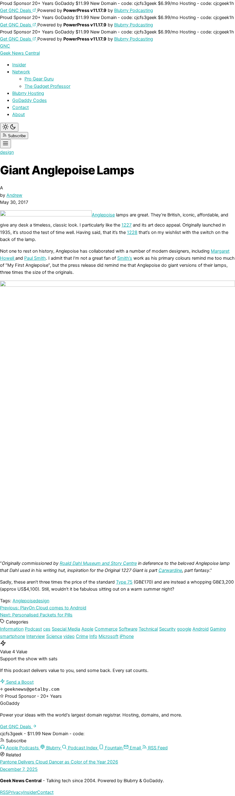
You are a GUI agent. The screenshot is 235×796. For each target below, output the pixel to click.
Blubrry (53, 748)
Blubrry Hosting (28, 93)
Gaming (218, 629)
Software (128, 629)
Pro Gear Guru (39, 79)
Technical (148, 629)
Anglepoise (103, 215)
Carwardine (170, 570)
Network (21, 72)
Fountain (114, 748)
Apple (87, 629)
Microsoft (108, 636)
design (7, 152)
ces (46, 629)
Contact (20, 107)
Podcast (33, 629)
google (184, 629)
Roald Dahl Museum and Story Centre (98, 563)
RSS (4, 792)
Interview (35, 636)
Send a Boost (19, 682)
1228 (132, 232)
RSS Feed (157, 748)
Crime (82, 636)
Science (54, 636)
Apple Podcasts (22, 748)
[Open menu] (5, 143)
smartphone (12, 636)
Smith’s (124, 258)
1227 (126, 225)
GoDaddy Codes (29, 100)
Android (200, 629)
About (18, 114)
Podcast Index (83, 748)
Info (93, 636)
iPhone (127, 636)
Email (135, 748)
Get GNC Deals (16, 10)
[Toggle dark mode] (9, 127)
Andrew (14, 195)
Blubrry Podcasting (133, 10)
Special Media (66, 629)
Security (167, 629)
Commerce (106, 629)
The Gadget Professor (47, 86)
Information (12, 629)
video (69, 636)
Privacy (15, 792)
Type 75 (124, 582)
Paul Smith (35, 258)
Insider (19, 65)
